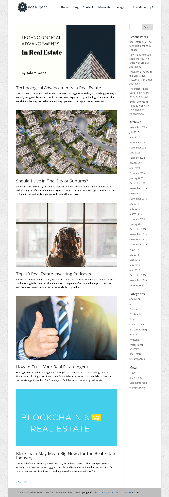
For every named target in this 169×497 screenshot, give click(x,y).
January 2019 (136, 224)
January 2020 (136, 178)
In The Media (138, 7)
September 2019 (138, 198)
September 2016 (138, 285)
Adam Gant (135, 298)
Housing (133, 334)
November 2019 (138, 188)
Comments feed (138, 382)
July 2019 (134, 203)
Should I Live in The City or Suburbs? (52, 181)
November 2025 (138, 127)
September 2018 (138, 244)
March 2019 (135, 213)
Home (65, 7)
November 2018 (138, 234)
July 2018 (134, 254)
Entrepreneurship (138, 329)
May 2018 (134, 264)
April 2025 (134, 137)
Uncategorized (137, 358)
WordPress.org (137, 387)
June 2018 (134, 259)
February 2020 (137, 173)
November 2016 (138, 280)
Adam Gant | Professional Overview (51, 492)
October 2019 (136, 193)
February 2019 (137, 219)
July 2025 (134, 132)
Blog (76, 7)
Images (121, 7)
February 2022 (137, 157)
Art (131, 304)
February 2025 (137, 142)
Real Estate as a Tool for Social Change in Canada (140, 45)
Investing (134, 339)
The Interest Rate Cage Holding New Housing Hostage (139, 92)
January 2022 (136, 162)
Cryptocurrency (137, 324)
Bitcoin (133, 309)
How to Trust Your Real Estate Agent (52, 367)
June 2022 (134, 152)
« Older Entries (24, 482)
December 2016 (138, 275)
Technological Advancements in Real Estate (58, 88)
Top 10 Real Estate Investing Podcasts (53, 274)
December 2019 (138, 183)
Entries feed (135, 377)
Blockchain (135, 314)
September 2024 (138, 147)
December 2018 (138, 229)
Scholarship (105, 7)
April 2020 (134, 168)
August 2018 (136, 249)
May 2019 (134, 208)
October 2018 (136, 239)
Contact (88, 7)
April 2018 (134, 270)
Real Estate (135, 353)
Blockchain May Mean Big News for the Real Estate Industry (66, 455)
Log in (132, 372)
